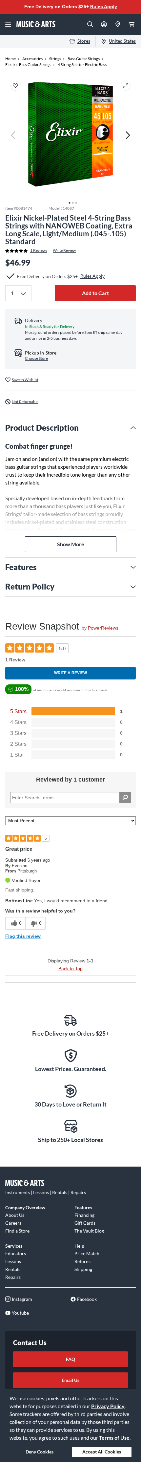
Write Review (64, 250)
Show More (70, 544)
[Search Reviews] (125, 797)
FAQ (70, 1359)
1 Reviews (38, 250)
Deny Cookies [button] (39, 1451)
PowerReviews (103, 628)
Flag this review (23, 936)
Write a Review (70, 673)
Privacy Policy (108, 1406)
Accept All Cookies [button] (101, 1451)
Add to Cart (95, 293)
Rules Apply (103, 6)
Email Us (70, 1380)
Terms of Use (114, 1437)
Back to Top (70, 968)
